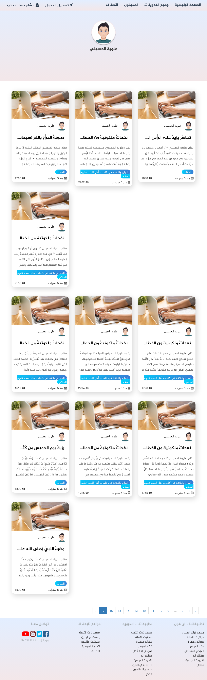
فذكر (149, 674)
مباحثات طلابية (90, 642)
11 (152, 611)
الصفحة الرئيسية (188, 5)
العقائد (187, 172)
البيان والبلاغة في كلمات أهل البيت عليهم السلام (105, 174)
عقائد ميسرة (196, 642)
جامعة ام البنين (90, 637)
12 (144, 611)
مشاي (200, 665)
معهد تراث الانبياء (193, 632)
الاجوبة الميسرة (195, 660)
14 (127, 611)
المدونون (131, 5)
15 (119, 611)
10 (161, 611)
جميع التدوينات (156, 5)
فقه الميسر (197, 646)
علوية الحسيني (172, 125)
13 (136, 611)
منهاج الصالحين (142, 669)
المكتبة (95, 651)
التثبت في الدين (142, 665)
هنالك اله (198, 656)
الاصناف (111, 5)
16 (111, 611)
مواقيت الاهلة (195, 637)
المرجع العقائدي (194, 651)
